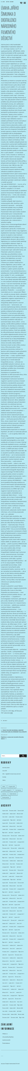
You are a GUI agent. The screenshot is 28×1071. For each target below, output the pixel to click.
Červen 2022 (5, 860)
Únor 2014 (12, 961)
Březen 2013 (12, 970)
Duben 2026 (12, 813)
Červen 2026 (21, 810)
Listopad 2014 (13, 951)
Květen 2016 (21, 933)
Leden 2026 (11, 817)
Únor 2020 (19, 885)
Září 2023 (11, 845)
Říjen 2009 (19, 1005)
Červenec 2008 (6, 1014)
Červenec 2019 (6, 895)
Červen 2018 (14, 907)
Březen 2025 (12, 826)
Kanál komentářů (6, 1040)
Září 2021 (19, 867)
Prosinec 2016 (12, 926)
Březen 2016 (12, 936)
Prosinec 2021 (19, 864)
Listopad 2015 (20, 939)
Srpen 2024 (17, 832)
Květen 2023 (21, 848)
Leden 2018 (5, 914)
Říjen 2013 (21, 964)
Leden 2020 (5, 889)
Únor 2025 (19, 826)
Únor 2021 (4, 876)
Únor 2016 (19, 936)
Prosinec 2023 (12, 842)
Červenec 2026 (12, 810)
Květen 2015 (13, 945)
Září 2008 (19, 1011)
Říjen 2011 (12, 986)
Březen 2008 (21, 1014)
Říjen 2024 (4, 832)
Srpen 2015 (17, 942)
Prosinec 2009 (12, 1005)
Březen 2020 (12, 885)
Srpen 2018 (17, 904)
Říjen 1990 (21, 1017)
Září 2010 (4, 998)
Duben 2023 (5, 851)
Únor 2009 (4, 1011)
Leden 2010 (5, 1005)
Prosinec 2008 (12, 1011)
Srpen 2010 (11, 998)
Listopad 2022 (20, 854)
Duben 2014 (20, 958)
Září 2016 (11, 929)
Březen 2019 (12, 898)
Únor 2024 (19, 838)
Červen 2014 (5, 958)
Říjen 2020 (12, 879)
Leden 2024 (5, 842)
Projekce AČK (12, 786)
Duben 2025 (5, 826)
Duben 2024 (5, 838)
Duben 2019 (5, 898)
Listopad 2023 (20, 842)
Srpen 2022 (11, 857)
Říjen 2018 (4, 904)
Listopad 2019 (20, 889)
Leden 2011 (19, 992)
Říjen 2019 (4, 892)
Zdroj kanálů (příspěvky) (8, 1037)
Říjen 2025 (12, 820)
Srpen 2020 (5, 882)
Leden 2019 (5, 901)
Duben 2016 (5, 936)
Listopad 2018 (20, 901)
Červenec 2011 (6, 989)
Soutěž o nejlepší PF (7, 790)
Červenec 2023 (6, 848)
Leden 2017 (5, 926)
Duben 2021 (12, 873)
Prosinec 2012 (12, 973)
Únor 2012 (4, 983)
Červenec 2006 (14, 1017)
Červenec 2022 (19, 857)
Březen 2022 (5, 864)
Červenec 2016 (6, 933)
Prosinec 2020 (19, 876)
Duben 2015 (20, 945)
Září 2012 (4, 976)
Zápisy (3, 780)
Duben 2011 (21, 989)
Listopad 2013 (13, 964)
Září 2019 (11, 892)
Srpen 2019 (17, 892)
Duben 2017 (5, 923)
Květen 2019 (21, 895)
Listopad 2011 (5, 986)
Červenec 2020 (12, 882)
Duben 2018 (5, 911)
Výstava (4, 793)
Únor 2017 (19, 923)
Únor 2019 (19, 898)
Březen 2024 (12, 838)
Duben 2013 (5, 970)
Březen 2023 (12, 851)
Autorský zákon (6, 767)
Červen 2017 (14, 920)
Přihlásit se (5, 1033)
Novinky (5, 720)
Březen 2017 (12, 923)
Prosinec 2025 (19, 817)
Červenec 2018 (6, 907)
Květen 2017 (21, 920)
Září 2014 (4, 954)
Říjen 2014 (21, 951)
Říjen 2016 (4, 929)
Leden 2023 (5, 854)
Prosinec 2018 (12, 901)
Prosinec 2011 (19, 983)
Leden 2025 (5, 829)
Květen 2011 (14, 989)
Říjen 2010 (21, 995)
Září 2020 (19, 879)
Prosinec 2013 (5, 964)
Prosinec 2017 (12, 914)
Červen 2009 (5, 1008)
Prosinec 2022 (12, 854)
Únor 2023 (19, 851)
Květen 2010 (5, 1001)
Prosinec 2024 (12, 829)
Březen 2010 (13, 1001)
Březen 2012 (20, 980)
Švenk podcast (5, 797)
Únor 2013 (19, 970)
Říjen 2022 (4, 857)
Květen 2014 (13, 958)
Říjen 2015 (4, 942)
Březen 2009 (20, 1008)
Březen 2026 (20, 813)
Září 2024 (11, 832)
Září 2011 (19, 986)
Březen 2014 (5, 961)
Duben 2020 (5, 885)
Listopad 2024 (20, 829)
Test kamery (18, 790)
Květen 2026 (5, 813)
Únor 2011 (12, 992)
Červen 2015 (5, 945)
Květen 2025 (20, 823)
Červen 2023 (14, 848)
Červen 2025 (12, 823)
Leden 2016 (5, 939)
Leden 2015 (19, 948)
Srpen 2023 (17, 845)
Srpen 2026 (5, 810)
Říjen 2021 (12, 867)
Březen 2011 (5, 992)
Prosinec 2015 (12, 939)
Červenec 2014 (18, 954)
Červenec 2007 (6, 1017)
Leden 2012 (11, 983)
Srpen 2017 (17, 917)
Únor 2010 (19, 1001)
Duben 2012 (12, 980)
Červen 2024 (14, 835)
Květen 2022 (13, 860)
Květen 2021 (5, 873)
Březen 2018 (12, 911)
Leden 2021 (11, 876)
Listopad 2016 (20, 926)
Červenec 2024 (6, 835)
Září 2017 (11, 917)
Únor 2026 (4, 817)
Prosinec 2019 (12, 889)
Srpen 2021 (5, 870)
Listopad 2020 (5, 879)
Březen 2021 (20, 873)
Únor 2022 (12, 864)
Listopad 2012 (20, 973)
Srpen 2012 (11, 976)
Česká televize (13, 793)
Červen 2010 (18, 998)
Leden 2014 (19, 961)
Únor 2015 (12, 948)
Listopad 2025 (5, 820)
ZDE (11, 713)
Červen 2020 (21, 882)
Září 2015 (11, 942)
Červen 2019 (14, 895)
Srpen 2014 (11, 954)
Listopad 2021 (5, 867)
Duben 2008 (14, 1014)
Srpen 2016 (17, 929)
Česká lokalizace (6, 1043)
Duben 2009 (12, 1008)
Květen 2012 (5, 980)
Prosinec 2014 (5, 951)
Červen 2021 (21, 870)
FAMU (3, 786)
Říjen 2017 (4, 917)
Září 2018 (11, 904)
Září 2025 (19, 820)
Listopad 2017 (20, 914)
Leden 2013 (5, 973)
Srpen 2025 (5, 823)
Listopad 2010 (13, 995)
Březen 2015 (5, 948)
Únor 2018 (19, 911)
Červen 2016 (14, 933)
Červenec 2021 (12, 870)
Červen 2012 (18, 976)
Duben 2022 (20, 860)
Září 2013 (4, 967)
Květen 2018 (21, 907)
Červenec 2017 (6, 920)
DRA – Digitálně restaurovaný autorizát (11, 774)
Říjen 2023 (4, 845)
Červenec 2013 (11, 967)
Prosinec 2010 (5, 995)
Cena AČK (4, 770)
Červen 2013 (20, 967)
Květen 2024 (21, 835)
